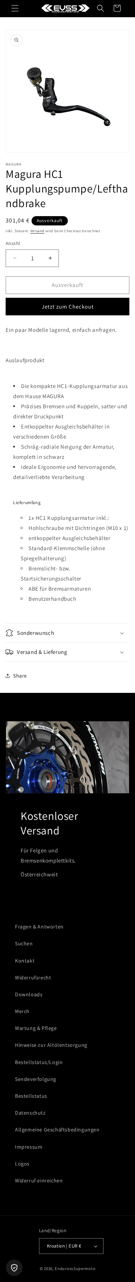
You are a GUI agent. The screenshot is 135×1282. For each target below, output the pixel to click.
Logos (22, 1163)
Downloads (28, 994)
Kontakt (24, 960)
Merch (22, 1011)
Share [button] (20, 675)
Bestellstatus (31, 1095)
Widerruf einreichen (39, 1180)
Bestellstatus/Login (39, 1062)
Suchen (24, 943)
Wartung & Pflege (36, 1028)
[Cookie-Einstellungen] (14, 1268)
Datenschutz (30, 1112)
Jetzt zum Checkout (68, 306)
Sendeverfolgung (35, 1079)
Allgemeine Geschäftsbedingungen (57, 1129)
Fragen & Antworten (39, 926)
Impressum (28, 1146)
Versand (37, 230)
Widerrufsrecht (33, 977)
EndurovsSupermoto (75, 1268)
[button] (15, 8)
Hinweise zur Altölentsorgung (51, 1045)
